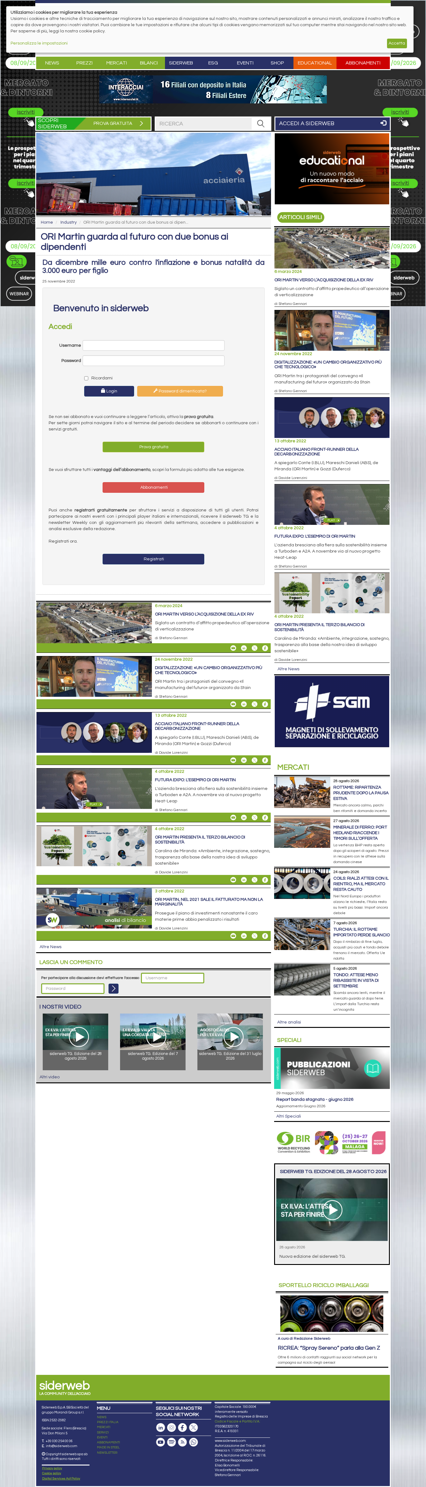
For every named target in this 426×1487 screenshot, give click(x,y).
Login (111, 391)
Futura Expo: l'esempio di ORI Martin (195, 780)
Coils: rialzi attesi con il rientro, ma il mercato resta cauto (361, 884)
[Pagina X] (193, 1427)
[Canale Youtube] (160, 1442)
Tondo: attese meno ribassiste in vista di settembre (356, 980)
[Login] (114, 989)
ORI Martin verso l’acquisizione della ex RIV (204, 614)
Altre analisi (289, 1022)
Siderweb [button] (181, 62)
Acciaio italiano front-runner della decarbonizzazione (197, 726)
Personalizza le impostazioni (39, 43)
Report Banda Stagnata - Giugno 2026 (314, 1099)
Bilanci (149, 62)
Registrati (153, 559)
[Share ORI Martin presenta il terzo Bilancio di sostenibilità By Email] (233, 880)
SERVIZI (103, 1432)
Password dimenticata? (182, 391)
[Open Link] (213, 89)
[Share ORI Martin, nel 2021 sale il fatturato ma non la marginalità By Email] (233, 936)
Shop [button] (277, 62)
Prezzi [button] (84, 62)
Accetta (397, 43)
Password (71, 361)
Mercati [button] (116, 62)
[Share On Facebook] (265, 648)
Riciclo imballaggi (324, 1285)
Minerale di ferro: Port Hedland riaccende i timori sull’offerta (360, 833)
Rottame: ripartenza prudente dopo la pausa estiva (361, 793)
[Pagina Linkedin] (160, 1427)
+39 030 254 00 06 (59, 1441)
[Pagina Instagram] (171, 1427)
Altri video (50, 1077)
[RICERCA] (261, 123)
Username (70, 345)
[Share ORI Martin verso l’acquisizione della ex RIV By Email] (233, 648)
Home (47, 222)
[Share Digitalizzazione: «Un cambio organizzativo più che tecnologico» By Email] (233, 704)
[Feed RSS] (182, 1442)
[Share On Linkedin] (243, 648)
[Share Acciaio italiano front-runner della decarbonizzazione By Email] (233, 760)
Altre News (50, 947)
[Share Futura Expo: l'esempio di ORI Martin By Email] (233, 817)
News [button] (52, 62)
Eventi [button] (245, 62)
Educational (315, 62)
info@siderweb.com (61, 1446)
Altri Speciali (288, 1116)
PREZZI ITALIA (108, 1422)
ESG (213, 62)
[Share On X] (254, 648)
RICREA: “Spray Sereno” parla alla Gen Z (329, 1348)
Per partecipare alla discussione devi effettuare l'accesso (90, 978)
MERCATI (103, 1427)
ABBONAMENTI (108, 1442)
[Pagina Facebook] (182, 1427)
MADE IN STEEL (108, 1447)
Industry (69, 222)
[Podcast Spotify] (171, 1442)
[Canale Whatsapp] (193, 1442)
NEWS (101, 1417)
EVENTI (102, 1437)
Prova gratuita (153, 447)
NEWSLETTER (107, 1452)
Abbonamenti (363, 62)
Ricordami (101, 378)
